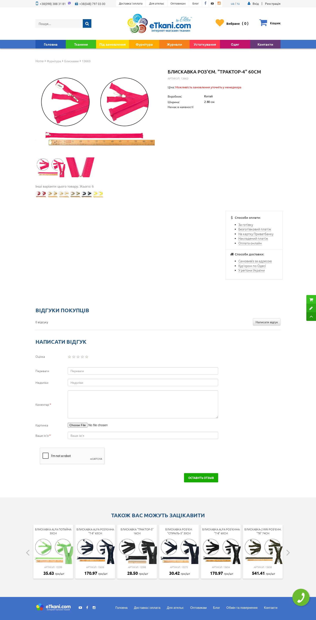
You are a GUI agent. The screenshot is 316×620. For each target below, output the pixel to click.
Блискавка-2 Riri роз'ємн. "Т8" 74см (262, 531)
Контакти (265, 44)
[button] (256, 3)
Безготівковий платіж (254, 229)
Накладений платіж (253, 238)
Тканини (81, 44)
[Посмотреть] (50, 167)
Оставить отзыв (201, 478)
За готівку (245, 224)
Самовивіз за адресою (255, 261)
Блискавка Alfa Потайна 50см (53, 531)
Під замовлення (112, 44)
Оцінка (40, 356)
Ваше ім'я (43, 435)
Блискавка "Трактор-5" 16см (137, 531)
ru (238, 3)
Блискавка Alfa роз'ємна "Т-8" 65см (95, 531)
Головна (51, 44)
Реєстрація (273, 3)
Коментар (43, 404)
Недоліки (41, 382)
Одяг (235, 44)
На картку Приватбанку (255, 234)
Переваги (42, 371)
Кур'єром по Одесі (252, 265)
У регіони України (251, 270)
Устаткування (205, 44)
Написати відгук (267, 322)
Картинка (41, 425)
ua (232, 3)
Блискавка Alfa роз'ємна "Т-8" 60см (221, 531)
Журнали (174, 44)
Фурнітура (144, 44)
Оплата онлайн (250, 243)
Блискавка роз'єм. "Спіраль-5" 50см (179, 531)
